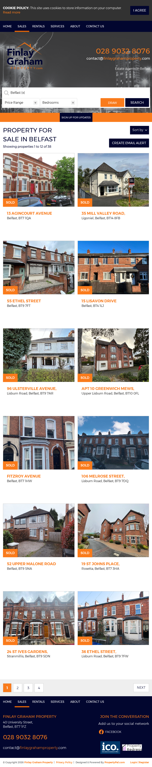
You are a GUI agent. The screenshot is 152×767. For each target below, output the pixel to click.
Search (137, 102)
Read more (11, 12)
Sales (22, 26)
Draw (112, 103)
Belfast (17, 92)
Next (141, 687)
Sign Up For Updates (76, 117)
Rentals (38, 26)
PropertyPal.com (114, 762)
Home (7, 26)
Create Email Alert (129, 143)
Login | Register (139, 762)
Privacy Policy (64, 762)
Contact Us (95, 26)
